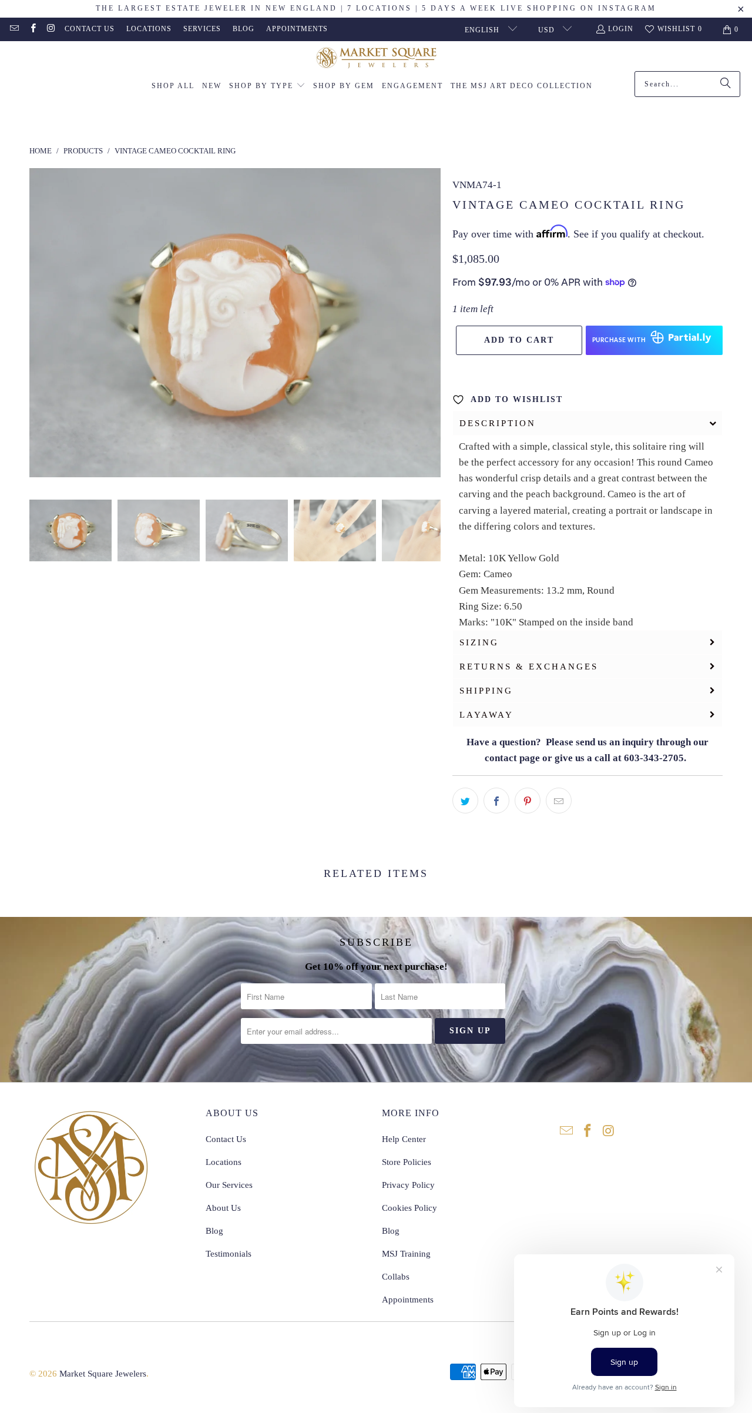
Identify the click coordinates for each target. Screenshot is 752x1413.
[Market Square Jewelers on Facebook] (32, 29)
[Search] (725, 84)
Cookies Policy (409, 1208)
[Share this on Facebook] (496, 800)
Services (202, 29)
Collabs (395, 1276)
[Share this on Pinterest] (527, 800)
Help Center (404, 1139)
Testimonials (228, 1253)
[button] (267, 86)
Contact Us (90, 29)
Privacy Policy (408, 1185)
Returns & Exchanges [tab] (528, 666)
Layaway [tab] (486, 714)
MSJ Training (406, 1253)
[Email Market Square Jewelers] (14, 29)
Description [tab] (497, 423)
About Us (223, 1208)
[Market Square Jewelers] (376, 59)
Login (620, 29)
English (483, 30)
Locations (149, 29)
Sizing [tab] (479, 642)
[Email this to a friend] (559, 800)
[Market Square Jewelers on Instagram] (51, 29)
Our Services (229, 1185)
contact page (512, 758)
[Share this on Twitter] (465, 800)
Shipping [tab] (486, 690)
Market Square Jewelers (102, 1373)
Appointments (297, 29)
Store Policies (406, 1162)
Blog (243, 29)
